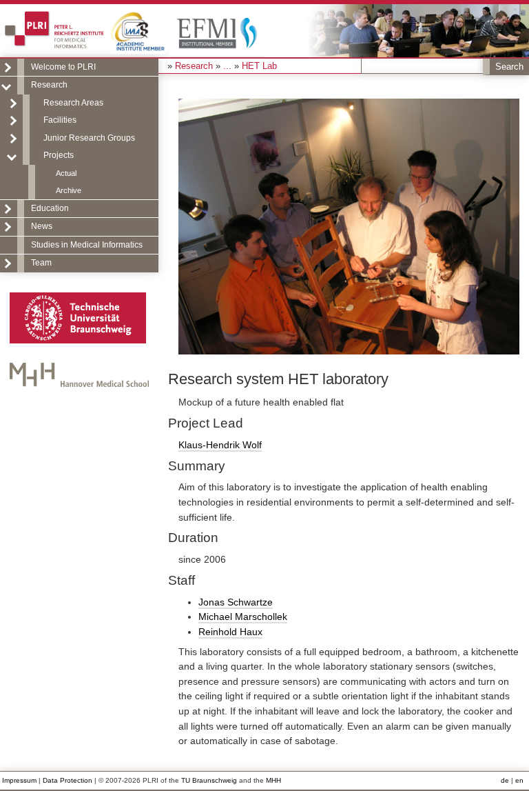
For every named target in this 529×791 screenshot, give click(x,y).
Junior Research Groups (89, 138)
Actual (66, 173)
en (519, 780)
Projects (58, 155)
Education (50, 208)
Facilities (59, 120)
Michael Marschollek (242, 616)
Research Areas (73, 103)
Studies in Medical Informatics (87, 245)
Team (41, 263)
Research (49, 85)
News (41, 226)
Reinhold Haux (230, 631)
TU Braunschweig (209, 780)
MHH (273, 780)
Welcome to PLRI (63, 67)
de (505, 780)
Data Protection (67, 780)
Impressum (19, 780)
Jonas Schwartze (235, 602)
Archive (68, 190)
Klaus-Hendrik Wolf (220, 444)
